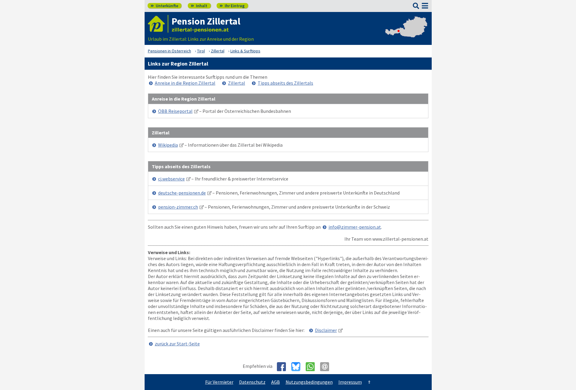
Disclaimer (326, 330)
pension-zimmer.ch (178, 207)
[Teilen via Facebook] (283, 366)
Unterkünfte (164, 5)
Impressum (350, 382)
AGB (275, 382)
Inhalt (199, 5)
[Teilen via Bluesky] (298, 366)
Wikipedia (168, 145)
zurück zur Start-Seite (177, 344)
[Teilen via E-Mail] (327, 366)
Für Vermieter (219, 382)
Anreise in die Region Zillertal (185, 83)
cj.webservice (171, 179)
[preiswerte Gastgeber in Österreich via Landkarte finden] (406, 32)
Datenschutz (252, 382)
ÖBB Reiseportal (175, 111)
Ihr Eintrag (232, 5)
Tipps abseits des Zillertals (285, 83)
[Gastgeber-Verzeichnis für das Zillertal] (158, 24)
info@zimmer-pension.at (354, 227)
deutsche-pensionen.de (182, 193)
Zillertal (236, 83)
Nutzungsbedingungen (309, 382)
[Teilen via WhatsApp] (312, 366)
